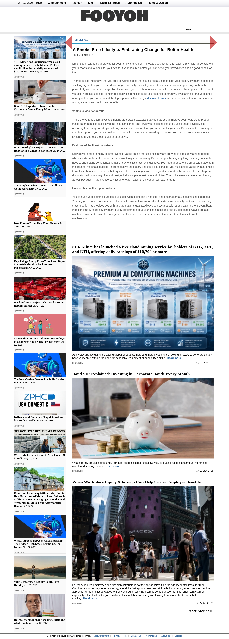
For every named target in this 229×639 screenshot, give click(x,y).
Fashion (77, 2)
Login (188, 29)
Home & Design (158, 2)
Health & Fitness (109, 2)
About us (165, 636)
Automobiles (133, 2)
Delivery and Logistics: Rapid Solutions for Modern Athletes (38, 419)
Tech (39, 2)
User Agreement (101, 636)
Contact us (136, 636)
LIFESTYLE (19, 77)
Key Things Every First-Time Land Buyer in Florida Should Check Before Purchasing (40, 264)
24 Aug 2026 (25, 2)
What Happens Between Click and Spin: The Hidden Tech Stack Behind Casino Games (38, 544)
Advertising (151, 636)
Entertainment (57, 2)
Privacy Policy (120, 636)
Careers (178, 636)
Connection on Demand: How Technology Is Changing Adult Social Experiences (39, 340)
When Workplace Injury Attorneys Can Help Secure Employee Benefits (38, 149)
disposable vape (157, 98)
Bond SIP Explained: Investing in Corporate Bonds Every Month (34, 108)
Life (90, 2)
